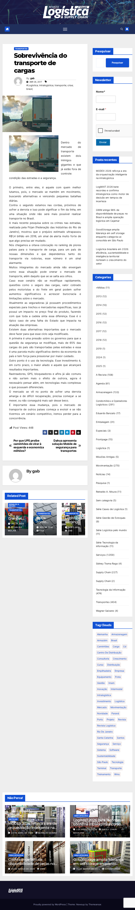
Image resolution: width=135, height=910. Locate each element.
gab (32, 78)
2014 (99, 305)
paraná (115, 713)
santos (120, 737)
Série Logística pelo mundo (111, 530)
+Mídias (100, 287)
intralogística (104, 695)
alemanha (102, 634)
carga (116, 646)
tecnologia (117, 762)
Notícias (100, 474)
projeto (110, 719)
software (114, 749)
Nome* (100, 91)
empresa (119, 670)
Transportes (21, 49)
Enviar (103, 142)
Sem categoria (104, 500)
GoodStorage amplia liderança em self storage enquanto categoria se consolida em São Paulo (98, 865)
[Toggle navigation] (65, 29)
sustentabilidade (106, 756)
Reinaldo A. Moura (14, 505)
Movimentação (104, 465)
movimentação (118, 707)
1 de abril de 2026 (86, 829)
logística (119, 701)
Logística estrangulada (73, 522)
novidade (102, 713)
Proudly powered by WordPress (50, 904)
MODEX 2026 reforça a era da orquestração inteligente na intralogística (111, 174)
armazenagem (119, 634)
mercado (102, 707)
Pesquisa (101, 483)
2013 (99, 296)
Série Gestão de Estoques (111, 517)
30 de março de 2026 (23, 869)
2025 (99, 366)
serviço (117, 743)
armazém (102, 640)
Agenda (100, 383)
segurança (103, 743)
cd (124, 646)
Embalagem (102, 422)
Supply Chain (103, 572)
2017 (99, 331)
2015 (99, 313)
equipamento (104, 676)
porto (100, 719)
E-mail (101, 109)
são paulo (102, 762)
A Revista (101, 374)
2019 (99, 348)
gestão (101, 683)
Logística (101, 448)
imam (111, 683)
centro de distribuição (109, 652)
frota (118, 676)
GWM (42, 869)
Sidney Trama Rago (107, 563)
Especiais (101, 430)
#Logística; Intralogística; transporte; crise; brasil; (49, 87)
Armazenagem (104, 392)
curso (100, 664)
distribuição (113, 664)
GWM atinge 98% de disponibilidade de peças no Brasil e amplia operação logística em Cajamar (31, 865)
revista (122, 719)
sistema (101, 749)
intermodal (116, 689)
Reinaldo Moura (47, 833)
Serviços (101, 554)
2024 (99, 357)
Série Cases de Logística (110, 509)
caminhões (103, 646)
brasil (114, 640)
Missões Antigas (105, 456)
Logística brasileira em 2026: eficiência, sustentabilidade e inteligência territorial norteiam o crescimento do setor (112, 256)
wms (117, 774)
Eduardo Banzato (106, 413)
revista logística (106, 725)
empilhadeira (104, 670)
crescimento (119, 658)
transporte (116, 768)
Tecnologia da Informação (111, 589)
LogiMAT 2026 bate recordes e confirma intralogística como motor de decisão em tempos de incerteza (112, 194)
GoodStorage (113, 869)
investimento (104, 701)
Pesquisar (103, 51)
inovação (102, 689)
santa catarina (105, 737)
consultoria (103, 658)
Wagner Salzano (105, 610)
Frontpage (102, 439)
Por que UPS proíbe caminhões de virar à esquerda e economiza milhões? (29, 445)
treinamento (103, 774)
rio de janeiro (105, 731)
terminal (101, 768)
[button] (122, 29)
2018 (99, 339)
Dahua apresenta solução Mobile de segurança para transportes (64, 445)
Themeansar (95, 904)
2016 (99, 322)
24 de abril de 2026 (22, 833)
